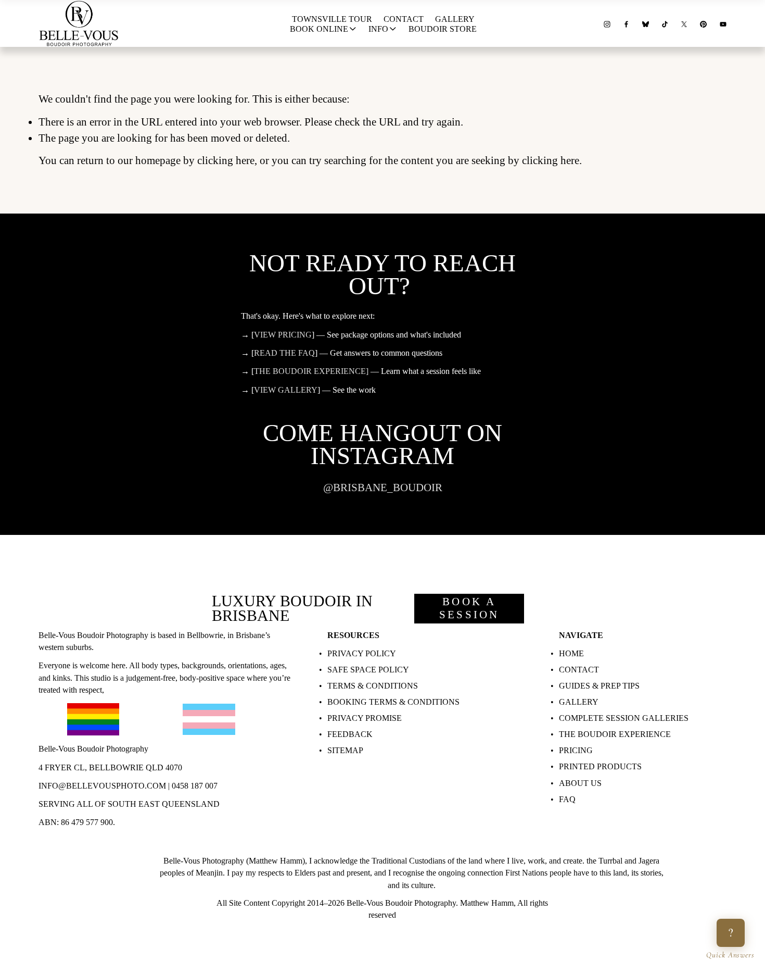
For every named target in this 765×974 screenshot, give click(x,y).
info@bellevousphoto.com (102, 785)
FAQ (567, 799)
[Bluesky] (645, 23)
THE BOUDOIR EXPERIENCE (615, 734)
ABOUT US (580, 783)
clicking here (225, 160)
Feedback (350, 734)
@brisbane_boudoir (382, 487)
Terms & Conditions (372, 685)
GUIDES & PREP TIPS (599, 685)
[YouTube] (723, 23)
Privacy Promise (364, 718)
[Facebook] (626, 23)
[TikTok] (665, 23)
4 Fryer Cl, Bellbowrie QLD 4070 (110, 767)
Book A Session (469, 608)
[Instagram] (607, 23)
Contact (404, 19)
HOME (571, 653)
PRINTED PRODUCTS (600, 766)
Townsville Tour (332, 19)
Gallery (455, 19)
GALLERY (578, 701)
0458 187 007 (195, 785)
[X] (684, 23)
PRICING (576, 750)
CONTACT (579, 669)
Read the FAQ (284, 352)
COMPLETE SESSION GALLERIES (623, 718)
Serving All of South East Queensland (129, 804)
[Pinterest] (703, 23)
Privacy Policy (361, 653)
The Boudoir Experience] (311, 371)
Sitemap (345, 750)
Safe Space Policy (368, 669)
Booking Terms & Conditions (393, 701)
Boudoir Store (443, 28)
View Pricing (283, 334)
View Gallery (285, 389)
